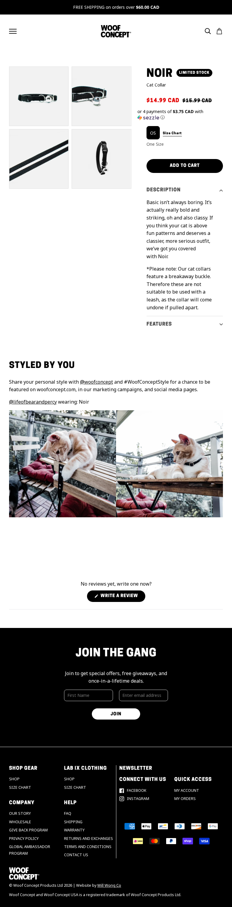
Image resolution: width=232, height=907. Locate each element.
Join (116, 714)
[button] (180, 114)
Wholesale (20, 821)
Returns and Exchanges (88, 838)
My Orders (185, 798)
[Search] (208, 31)
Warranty (74, 830)
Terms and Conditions (87, 846)
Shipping (73, 821)
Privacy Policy (24, 838)
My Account (186, 790)
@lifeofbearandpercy (33, 401)
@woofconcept (96, 382)
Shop (14, 779)
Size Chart (20, 787)
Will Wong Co (109, 885)
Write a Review (122, 597)
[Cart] (219, 31)
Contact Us (76, 854)
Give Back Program (28, 830)
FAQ (67, 813)
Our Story (20, 813)
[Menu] (13, 31)
